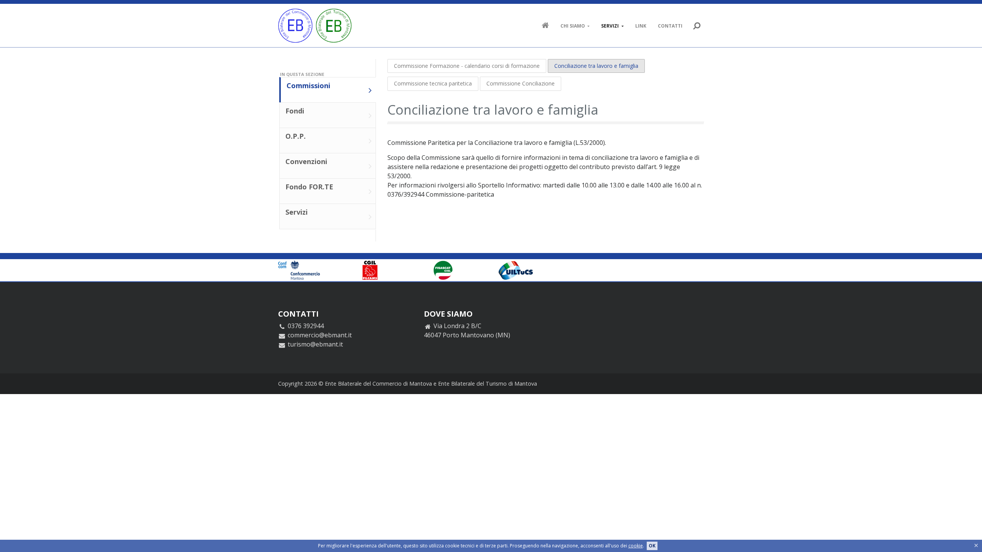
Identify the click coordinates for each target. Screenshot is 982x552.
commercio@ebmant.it (320, 335)
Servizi (610, 26)
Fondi (294, 110)
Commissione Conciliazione (520, 83)
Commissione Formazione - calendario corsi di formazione (467, 65)
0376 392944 (306, 326)
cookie (635, 545)
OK (652, 545)
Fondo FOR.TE (309, 186)
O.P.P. (295, 136)
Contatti (670, 26)
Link (640, 26)
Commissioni (308, 85)
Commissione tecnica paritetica (433, 83)
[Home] (315, 26)
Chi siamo (573, 26)
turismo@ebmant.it (315, 344)
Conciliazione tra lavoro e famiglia (596, 65)
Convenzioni (306, 161)
